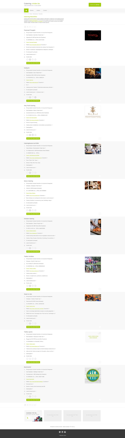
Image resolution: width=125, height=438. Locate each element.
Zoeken (38, 10)
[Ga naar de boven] (100, 63)
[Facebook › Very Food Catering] (30, 135)
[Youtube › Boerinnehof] (35, 396)
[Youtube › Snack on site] (35, 323)
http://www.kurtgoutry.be (34, 346)
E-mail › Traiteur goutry (30, 343)
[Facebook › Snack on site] (30, 323)
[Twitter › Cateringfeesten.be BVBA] (27, 173)
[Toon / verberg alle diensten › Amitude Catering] (46, 238)
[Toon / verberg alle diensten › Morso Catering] (46, 200)
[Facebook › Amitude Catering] (30, 248)
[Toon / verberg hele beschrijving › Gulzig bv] (46, 85)
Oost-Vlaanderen (29, 34)
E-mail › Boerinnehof (30, 379)
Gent (34, 72)
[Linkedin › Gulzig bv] (33, 97)
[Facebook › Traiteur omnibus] (30, 286)
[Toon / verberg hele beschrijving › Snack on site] (46, 311)
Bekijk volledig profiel (33, 63)
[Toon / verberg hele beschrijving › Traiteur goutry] (46, 348)
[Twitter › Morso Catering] (27, 210)
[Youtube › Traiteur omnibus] (35, 286)
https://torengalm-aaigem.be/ (35, 44)
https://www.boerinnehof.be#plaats (36, 381)
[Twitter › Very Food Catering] (27, 135)
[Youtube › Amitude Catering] (35, 248)
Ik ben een (94, 4)
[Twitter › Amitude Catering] (27, 248)
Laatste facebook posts (31, 54)
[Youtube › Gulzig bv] (35, 97)
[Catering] (26, 10)
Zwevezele (36, 336)
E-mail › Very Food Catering (31, 117)
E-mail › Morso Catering (30, 193)
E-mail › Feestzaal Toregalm (31, 42)
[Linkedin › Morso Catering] (33, 210)
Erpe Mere (36, 34)
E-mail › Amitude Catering (31, 230)
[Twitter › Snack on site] (27, 323)
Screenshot (44, 44)
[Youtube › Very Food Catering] (35, 135)
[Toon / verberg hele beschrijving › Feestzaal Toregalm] (46, 47)
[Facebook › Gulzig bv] (30, 97)
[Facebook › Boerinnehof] (30, 396)
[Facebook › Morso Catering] (30, 210)
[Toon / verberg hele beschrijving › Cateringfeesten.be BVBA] (46, 160)
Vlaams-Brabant (29, 148)
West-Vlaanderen (29, 223)
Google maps (41, 34)
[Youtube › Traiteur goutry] (35, 359)
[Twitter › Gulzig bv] (27, 97)
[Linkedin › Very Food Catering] (33, 135)
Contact (45, 10)
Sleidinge (35, 371)
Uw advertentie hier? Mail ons (52, 415)
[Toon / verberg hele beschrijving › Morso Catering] (46, 198)
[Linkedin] (65, 432)
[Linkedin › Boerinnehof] (33, 396)
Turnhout (33, 298)
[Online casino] (34, 416)
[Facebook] (62, 432)
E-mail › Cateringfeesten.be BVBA (32, 155)
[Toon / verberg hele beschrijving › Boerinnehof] (46, 384)
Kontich (32, 261)
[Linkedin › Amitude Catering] (33, 248)
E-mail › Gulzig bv (29, 80)
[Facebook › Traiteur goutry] (30, 359)
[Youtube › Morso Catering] (35, 210)
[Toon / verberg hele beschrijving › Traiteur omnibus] (46, 273)
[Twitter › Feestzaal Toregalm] (27, 60)
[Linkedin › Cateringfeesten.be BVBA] (33, 173)
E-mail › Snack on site (30, 306)
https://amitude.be (33, 233)
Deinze (35, 110)
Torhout (35, 223)
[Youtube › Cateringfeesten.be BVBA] (35, 173)
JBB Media (61, 435)
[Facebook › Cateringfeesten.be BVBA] (30, 173)
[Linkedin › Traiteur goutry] (33, 359)
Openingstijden (29, 127)
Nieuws (31, 10)
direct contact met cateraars (37, 21)
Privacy (65, 435)
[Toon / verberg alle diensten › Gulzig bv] (46, 87)
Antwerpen (28, 185)
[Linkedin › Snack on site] (33, 323)
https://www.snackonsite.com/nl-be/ (36, 308)
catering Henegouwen (33, 19)
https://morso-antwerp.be (34, 195)
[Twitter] (60, 432)
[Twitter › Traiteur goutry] (27, 359)
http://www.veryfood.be (34, 120)
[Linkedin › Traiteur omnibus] (33, 286)
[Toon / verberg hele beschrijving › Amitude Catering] (46, 235)
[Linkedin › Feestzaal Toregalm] (33, 60)
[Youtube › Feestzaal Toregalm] (35, 60)
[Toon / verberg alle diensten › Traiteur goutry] (46, 351)
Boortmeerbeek (36, 148)
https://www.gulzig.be (34, 82)
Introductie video (40, 92)
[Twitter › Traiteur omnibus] (27, 286)
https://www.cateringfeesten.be (35, 157)
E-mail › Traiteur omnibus (31, 268)
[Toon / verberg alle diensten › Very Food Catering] (46, 125)
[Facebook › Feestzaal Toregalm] (30, 60)
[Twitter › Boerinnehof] (27, 396)
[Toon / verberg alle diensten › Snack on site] (46, 313)
